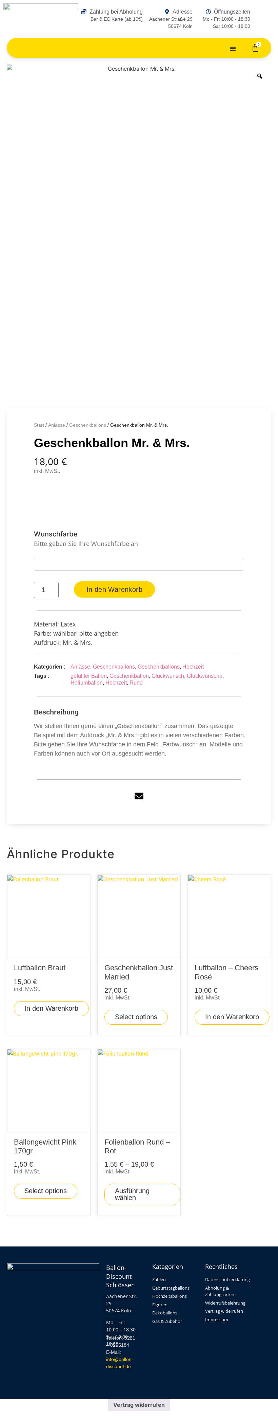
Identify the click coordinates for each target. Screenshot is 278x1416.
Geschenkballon (129, 676)
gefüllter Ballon (89, 676)
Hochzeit (193, 667)
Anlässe (56, 425)
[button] (233, 48)
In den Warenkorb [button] (51, 1008)
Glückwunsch (168, 676)
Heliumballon (87, 683)
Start (39, 425)
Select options (136, 1017)
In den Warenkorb (114, 589)
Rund (136, 683)
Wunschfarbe (86, 539)
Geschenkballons (87, 425)
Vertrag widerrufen (139, 1404)
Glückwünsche (204, 676)
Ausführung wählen (132, 1194)
